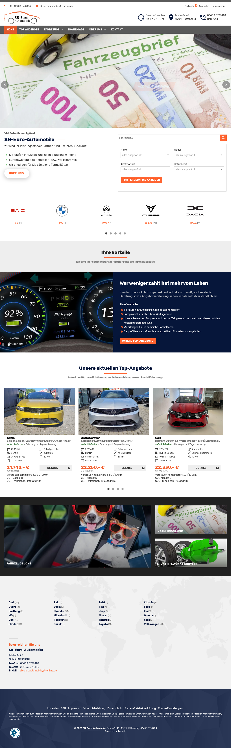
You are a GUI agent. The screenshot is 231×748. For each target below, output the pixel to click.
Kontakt (117, 29)
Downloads (76, 29)
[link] (69, 468)
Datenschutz (114, 708)
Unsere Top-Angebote (137, 340)
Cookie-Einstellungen (170, 708)
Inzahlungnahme (24, 86)
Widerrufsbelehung (94, 708)
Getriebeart (180, 164)
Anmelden (204, 6)
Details (52, 468)
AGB (63, 708)
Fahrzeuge (51, 29)
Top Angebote (29, 29)
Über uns (95, 29)
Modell (177, 149)
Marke (124, 149)
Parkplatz (190, 5)
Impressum (74, 708)
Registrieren (218, 6)
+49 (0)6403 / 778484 (19, 6)
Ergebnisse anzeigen (141, 179)
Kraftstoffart (128, 164)
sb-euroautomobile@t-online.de (56, 6)
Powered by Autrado (115, 731)
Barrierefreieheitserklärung (140, 708)
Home (10, 29)
